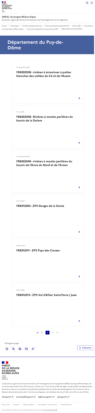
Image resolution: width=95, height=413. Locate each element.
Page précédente (42, 332)
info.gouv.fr (6, 397)
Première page (38, 332)
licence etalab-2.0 (49, 410)
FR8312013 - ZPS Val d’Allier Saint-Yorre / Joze (46, 295)
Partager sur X (13, 349)
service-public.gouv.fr (24, 397)
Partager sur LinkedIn (20, 349)
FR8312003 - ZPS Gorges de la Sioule (40, 206)
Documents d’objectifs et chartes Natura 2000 (42, 29)
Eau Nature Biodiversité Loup (32, 26)
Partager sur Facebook (7, 349)
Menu (91, 2)
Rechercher (87, 2)
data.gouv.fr (62, 397)
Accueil (4, 26)
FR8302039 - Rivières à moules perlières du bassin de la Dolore (44, 119)
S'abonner (86, 347)
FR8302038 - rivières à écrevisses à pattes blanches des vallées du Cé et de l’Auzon (43, 74)
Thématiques (14, 26)
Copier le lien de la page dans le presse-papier (33, 349)
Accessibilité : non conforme (47, 405)
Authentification (66, 405)
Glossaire (16, 405)
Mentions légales (28, 405)
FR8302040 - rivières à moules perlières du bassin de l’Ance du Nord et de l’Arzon (44, 163)
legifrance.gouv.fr (45, 397)
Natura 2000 (76, 26)
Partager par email (26, 349)
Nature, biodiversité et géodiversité (57, 26)
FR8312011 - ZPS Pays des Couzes (38, 250)
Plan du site (5, 405)
